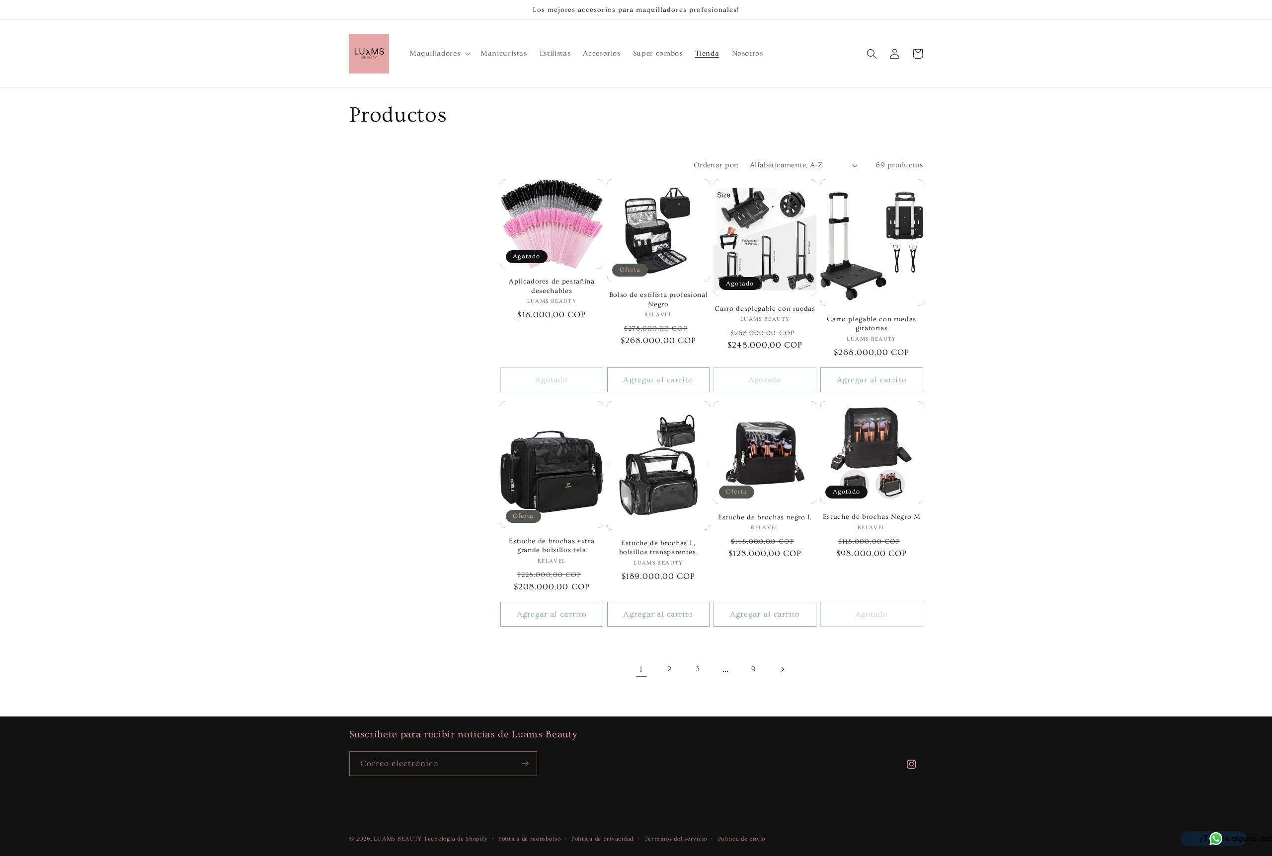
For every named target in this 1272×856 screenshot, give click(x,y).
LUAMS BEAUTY (398, 839)
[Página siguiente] (782, 669)
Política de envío (742, 839)
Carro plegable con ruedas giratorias (871, 323)
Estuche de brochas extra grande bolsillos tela (551, 545)
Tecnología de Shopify (455, 839)
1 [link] (641, 669)
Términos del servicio (675, 839)
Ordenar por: (716, 165)
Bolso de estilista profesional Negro (658, 299)
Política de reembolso (529, 839)
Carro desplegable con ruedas (765, 309)
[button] (438, 54)
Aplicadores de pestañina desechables (552, 286)
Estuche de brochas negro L (765, 517)
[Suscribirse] (524, 763)
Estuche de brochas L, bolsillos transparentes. (658, 547)
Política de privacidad (602, 839)
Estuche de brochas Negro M (872, 517)
